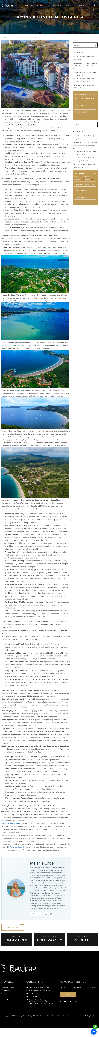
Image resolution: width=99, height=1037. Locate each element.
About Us (72, 5)
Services (52, 5)
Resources (62, 5)
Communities (42, 5)
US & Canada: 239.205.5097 (39, 991)
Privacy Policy (51, 1016)
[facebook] (60, 1002)
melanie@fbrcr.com (36, 997)
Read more (36, 914)
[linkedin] (70, 1002)
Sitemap (60, 1016)
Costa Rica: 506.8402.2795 (39, 987)
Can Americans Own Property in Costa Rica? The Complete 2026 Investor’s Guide (85, 66)
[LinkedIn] (46, 914)
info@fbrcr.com (34, 994)
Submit (68, 994)
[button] (94, 1032)
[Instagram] (51, 914)
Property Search (27, 5)
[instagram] (76, 1002)
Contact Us (82, 5)
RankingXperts (90, 1016)
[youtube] (65, 1002)
